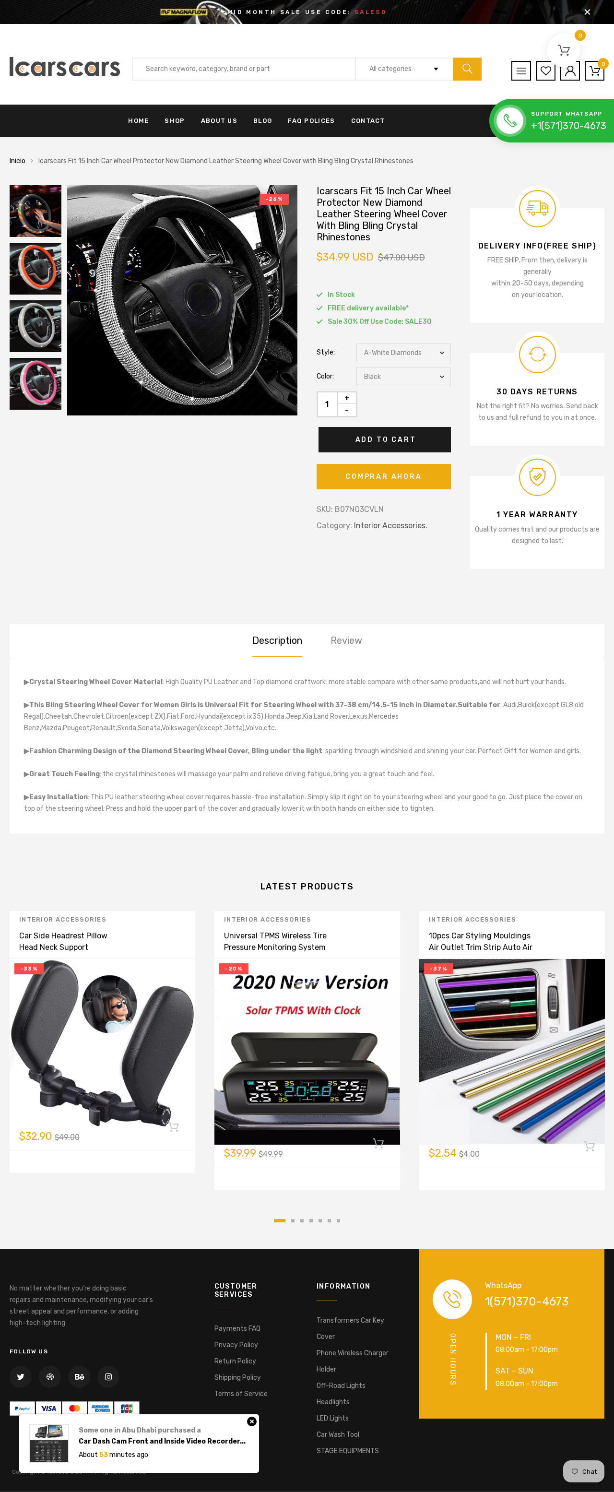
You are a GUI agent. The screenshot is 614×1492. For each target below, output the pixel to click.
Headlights (333, 1402)
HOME (138, 120)
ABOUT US (219, 120)
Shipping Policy (237, 1378)
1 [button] (279, 1220)
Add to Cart (385, 440)
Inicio (17, 161)
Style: (326, 352)
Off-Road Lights (341, 1386)
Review (346, 640)
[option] (182, 300)
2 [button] (293, 1220)
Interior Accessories (62, 919)
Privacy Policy (236, 1345)
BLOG (262, 120)
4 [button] (311, 1220)
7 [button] (338, 1220)
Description (277, 640)
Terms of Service (241, 1394)
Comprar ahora (383, 477)
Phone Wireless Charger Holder (353, 1361)
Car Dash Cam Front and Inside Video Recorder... (162, 1441)
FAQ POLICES (311, 120)
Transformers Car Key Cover (350, 1328)
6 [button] (329, 1220)
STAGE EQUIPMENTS (348, 1451)
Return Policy (235, 1361)
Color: (325, 376)
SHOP (175, 120)
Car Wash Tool (338, 1435)
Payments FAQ (237, 1329)
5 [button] (320, 1220)
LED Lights (333, 1418)
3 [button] (302, 1220)
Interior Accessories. (390, 525)
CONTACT (368, 120)
